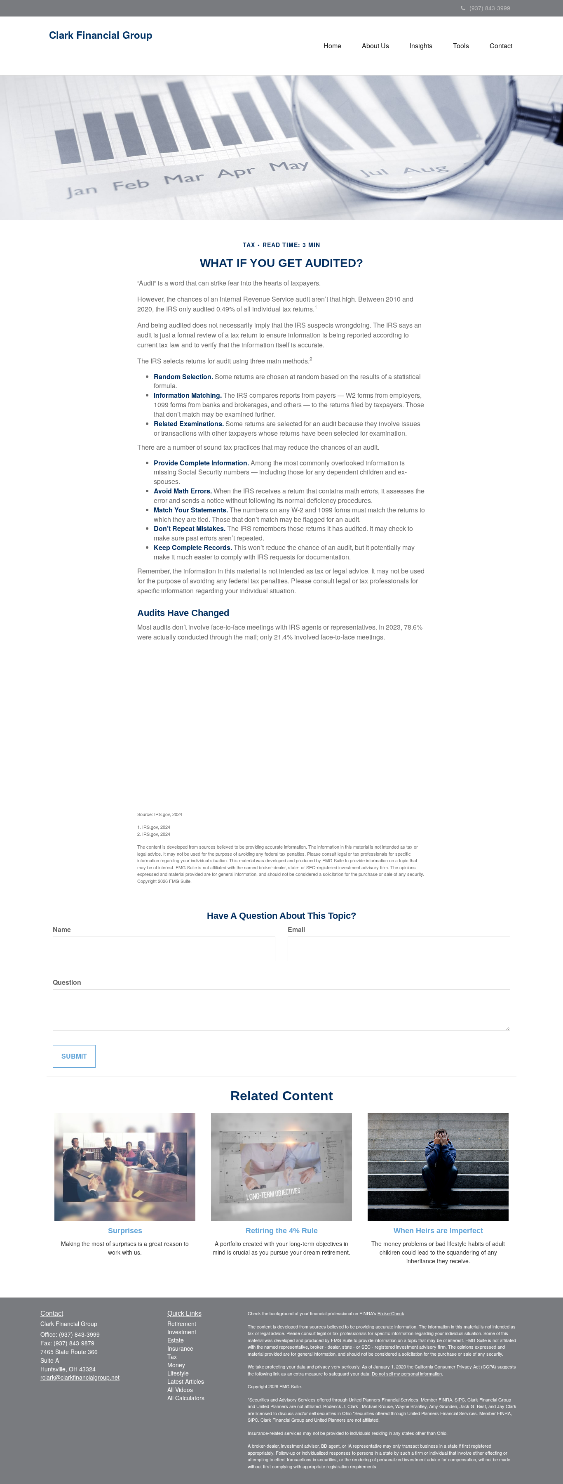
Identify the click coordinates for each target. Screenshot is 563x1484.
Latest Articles (185, 1381)
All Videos (180, 1389)
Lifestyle (178, 1373)
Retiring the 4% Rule (282, 1231)
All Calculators (185, 1398)
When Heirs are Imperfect (438, 1231)
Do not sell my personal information (407, 1373)
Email (296, 929)
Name (62, 929)
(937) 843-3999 (489, 8)
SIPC (460, 1399)
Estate (175, 1340)
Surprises (125, 1231)
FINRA (445, 1399)
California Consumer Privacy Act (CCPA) (455, 1366)
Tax (172, 1356)
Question (67, 982)
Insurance (180, 1348)
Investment (181, 1332)
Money (176, 1365)
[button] (375, 45)
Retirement (181, 1323)
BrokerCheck (391, 1313)
